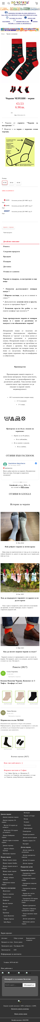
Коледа (26, 819)
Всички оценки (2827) (20, 756)
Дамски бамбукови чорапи (8, 836)
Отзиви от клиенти (11, 272)
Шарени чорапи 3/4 (29, 840)
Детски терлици (28, 863)
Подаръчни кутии (27, 867)
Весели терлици (8, 903)
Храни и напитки (8, 894)
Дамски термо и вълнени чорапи (10, 841)
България (26, 843)
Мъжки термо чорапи (9, 871)
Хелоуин (26, 822)
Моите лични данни (20, 1014)
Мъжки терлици (8, 874)
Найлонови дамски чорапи (28, 923)
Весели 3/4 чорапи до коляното (10, 826)
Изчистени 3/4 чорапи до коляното (10, 831)
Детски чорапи (26, 847)
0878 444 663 (14, 962)
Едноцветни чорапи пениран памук (28, 874)
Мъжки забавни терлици (8, 878)
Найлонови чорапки (9, 853)
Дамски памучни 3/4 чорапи (9, 821)
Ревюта (6, 246)
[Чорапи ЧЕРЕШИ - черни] (20, 82)
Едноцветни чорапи (27, 870)
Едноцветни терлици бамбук (29, 889)
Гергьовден (27, 825)
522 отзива (25, 487)
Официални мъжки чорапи (8, 883)
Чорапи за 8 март (29, 816)
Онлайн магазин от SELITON (20, 1020)
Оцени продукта (7, 232)
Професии (6, 900)
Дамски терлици (8, 845)
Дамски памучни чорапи (10, 817)
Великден (27, 812)
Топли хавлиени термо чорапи (29, 914)
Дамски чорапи (6, 814)
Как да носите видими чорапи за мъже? (20, 652)
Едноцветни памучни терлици (29, 884)
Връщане (7, 257)
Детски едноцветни (29, 918)
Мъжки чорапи (6, 857)
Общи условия (18, 938)
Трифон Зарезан (9, 919)
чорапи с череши (8, 227)
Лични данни (18, 942)
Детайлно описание (11, 241)
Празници (6, 912)
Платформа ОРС (19, 946)
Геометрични (27, 831)
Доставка (7, 267)
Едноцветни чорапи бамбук (28, 879)
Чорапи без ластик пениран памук (28, 894)
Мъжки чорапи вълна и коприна (10, 867)
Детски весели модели (30, 837)
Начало (3, 33)
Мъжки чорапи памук (10, 860)
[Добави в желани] (35, 190)
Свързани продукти (11, 251)
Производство (5, 950)
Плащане (7, 261)
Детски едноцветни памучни (28, 856)
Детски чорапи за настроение (28, 851)
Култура (5, 906)
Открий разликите (28, 834)
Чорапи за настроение (12, 33)
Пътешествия (7, 897)
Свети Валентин (9, 916)
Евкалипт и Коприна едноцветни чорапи (29, 909)
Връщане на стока (7, 942)
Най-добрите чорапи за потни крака (20, 547)
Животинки (6, 891)
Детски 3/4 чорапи (29, 860)
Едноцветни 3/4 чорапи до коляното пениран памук (30, 900)
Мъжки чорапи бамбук (10, 863)
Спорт (5, 909)
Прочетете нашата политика (20, 1009)
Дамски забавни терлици (8, 849)
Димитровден (28, 828)
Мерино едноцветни (29, 905)
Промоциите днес (7, 946)
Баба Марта (7, 922)
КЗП (15, 950)
